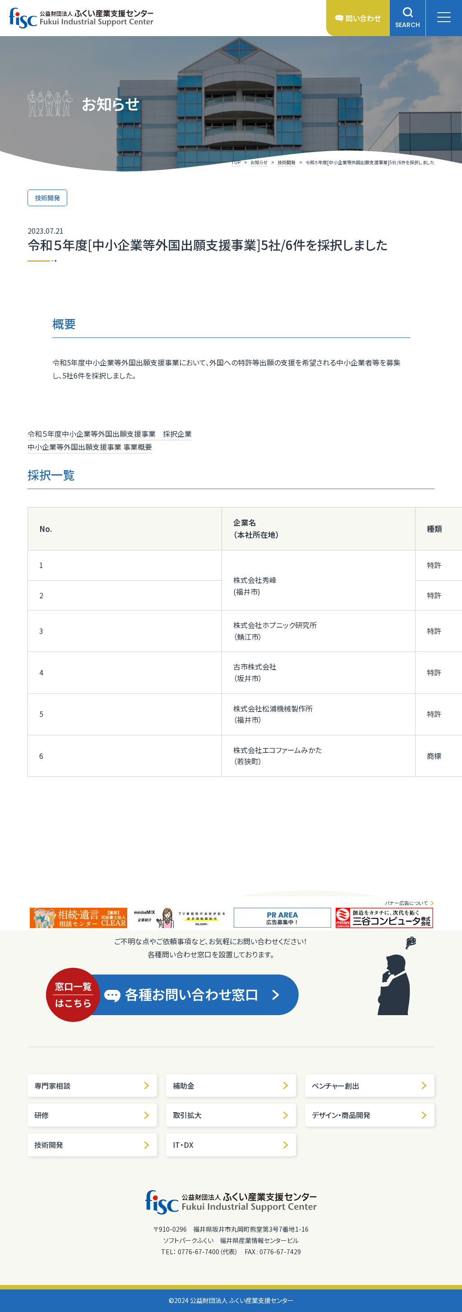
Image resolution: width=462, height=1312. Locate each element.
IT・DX (183, 1144)
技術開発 (48, 1144)
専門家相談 (52, 1085)
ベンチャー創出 (335, 1085)
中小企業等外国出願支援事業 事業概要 (90, 446)
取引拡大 (187, 1114)
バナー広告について (406, 902)
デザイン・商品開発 (341, 1114)
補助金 (183, 1085)
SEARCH (407, 24)
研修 (41, 1114)
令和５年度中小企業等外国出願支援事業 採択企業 (110, 433)
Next (441, 917)
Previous (20, 917)
